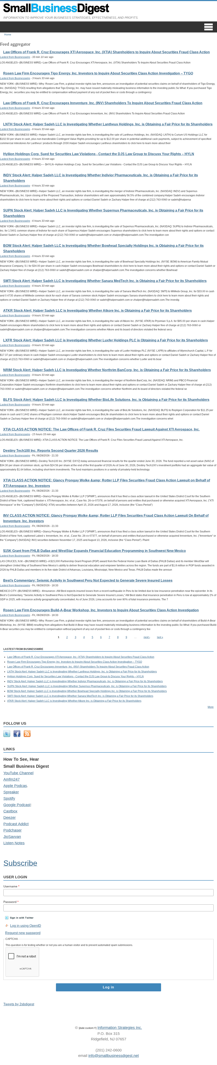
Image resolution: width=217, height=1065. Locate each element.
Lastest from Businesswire (15, 57)
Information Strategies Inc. (119, 1028)
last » (160, 637)
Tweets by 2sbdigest (18, 1004)
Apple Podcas (15, 786)
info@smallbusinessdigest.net (113, 1056)
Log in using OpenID (25, 925)
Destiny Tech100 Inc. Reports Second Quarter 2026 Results (50, 450)
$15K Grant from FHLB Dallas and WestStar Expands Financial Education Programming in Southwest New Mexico (94, 551)
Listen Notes (14, 843)
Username (11, 886)
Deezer (9, 817)
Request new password (22, 933)
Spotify (9, 798)
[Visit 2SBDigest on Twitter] (6, 736)
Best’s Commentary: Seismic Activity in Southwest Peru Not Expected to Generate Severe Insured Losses (87, 580)
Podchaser (12, 830)
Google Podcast (17, 805)
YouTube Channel (18, 773)
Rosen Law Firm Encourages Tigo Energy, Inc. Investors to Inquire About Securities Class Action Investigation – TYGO (98, 73)
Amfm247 (11, 779)
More (211, 707)
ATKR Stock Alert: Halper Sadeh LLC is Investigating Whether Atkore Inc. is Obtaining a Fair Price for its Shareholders (97, 310)
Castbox (10, 811)
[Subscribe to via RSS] (27, 736)
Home (7, 34)
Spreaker (11, 792)
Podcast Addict (16, 824)
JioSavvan (12, 837)
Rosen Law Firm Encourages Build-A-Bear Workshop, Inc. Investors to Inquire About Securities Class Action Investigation (101, 610)
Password (10, 902)
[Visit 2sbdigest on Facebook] (17, 736)
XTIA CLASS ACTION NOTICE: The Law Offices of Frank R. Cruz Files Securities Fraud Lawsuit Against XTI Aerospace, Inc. (101, 429)
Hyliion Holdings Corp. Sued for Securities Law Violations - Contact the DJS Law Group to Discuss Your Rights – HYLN (98, 154)
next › (147, 637)
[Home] (56, 13)
